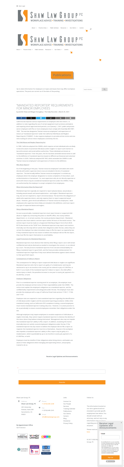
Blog (64, 418)
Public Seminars (54, 28)
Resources (63, 28)
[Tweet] (31, 118)
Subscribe (62, 382)
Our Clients (73, 28)
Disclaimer (66, 421)
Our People (67, 404)
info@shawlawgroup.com (50, 417)
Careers (81, 28)
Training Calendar (69, 409)
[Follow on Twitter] (93, 401)
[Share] (21, 118)
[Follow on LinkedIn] (96, 401)
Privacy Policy (68, 423)
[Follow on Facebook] (89, 401)
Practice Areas (43, 28)
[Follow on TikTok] (103, 401)
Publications (67, 411)
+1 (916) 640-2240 (48, 404)
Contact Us (67, 401)
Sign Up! (110, 457)
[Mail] (70, 118)
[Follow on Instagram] (99, 401)
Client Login (20, 6)
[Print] (60, 118)
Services (66, 406)
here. (88, 432)
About (33, 28)
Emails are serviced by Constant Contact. (71, 377)
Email (20, 368)
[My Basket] (87, 30)
